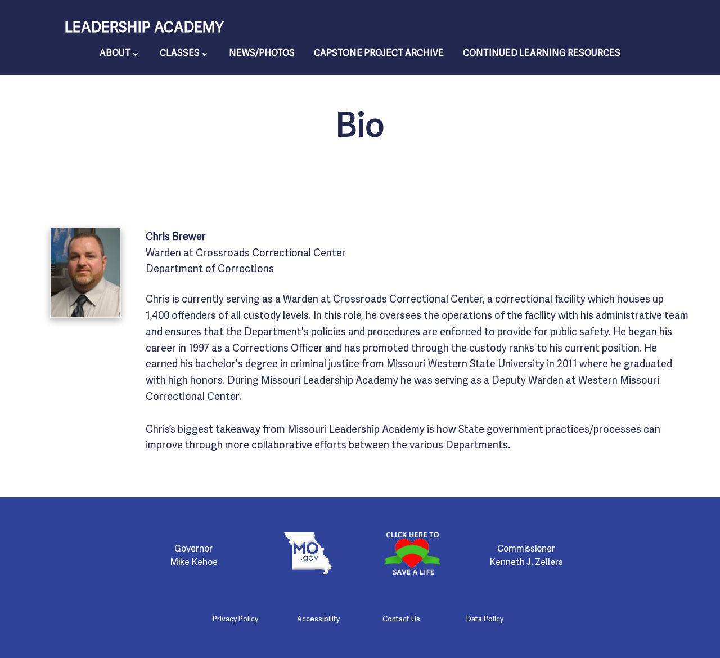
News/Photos (262, 52)
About (115, 52)
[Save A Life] (412, 553)
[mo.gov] (308, 553)
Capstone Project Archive (379, 52)
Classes (180, 52)
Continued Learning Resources (541, 52)
